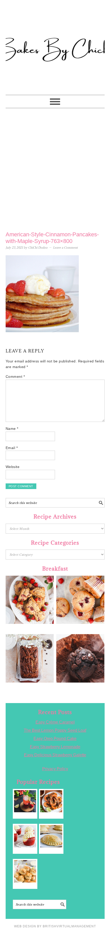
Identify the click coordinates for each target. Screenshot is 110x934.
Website (13, 467)
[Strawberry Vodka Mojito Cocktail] (25, 801)
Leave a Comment (65, 247)
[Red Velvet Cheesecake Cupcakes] (25, 836)
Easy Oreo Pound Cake (55, 738)
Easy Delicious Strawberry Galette (55, 755)
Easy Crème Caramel (55, 722)
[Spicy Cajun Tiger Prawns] (51, 801)
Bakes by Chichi (55, 27)
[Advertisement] (55, 168)
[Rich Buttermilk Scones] (25, 871)
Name (12, 429)
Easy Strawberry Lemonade (55, 747)
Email (12, 448)
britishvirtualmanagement (69, 926)
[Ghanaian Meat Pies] (51, 836)
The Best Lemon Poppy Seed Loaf (55, 730)
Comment (15, 376)
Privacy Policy (55, 769)
